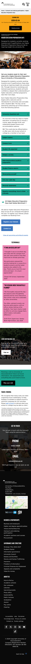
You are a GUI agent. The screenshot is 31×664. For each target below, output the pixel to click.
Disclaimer (21, 616)
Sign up (6, 352)
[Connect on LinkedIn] (20, 627)
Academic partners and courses (14, 535)
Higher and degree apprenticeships (15, 526)
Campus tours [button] (10, 143)
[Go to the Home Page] (11, 482)
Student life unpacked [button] (10, 149)
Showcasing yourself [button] (10, 174)
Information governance (12, 552)
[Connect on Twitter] (11, 627)
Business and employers (12, 524)
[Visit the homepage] (8, 4)
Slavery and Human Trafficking (14, 559)
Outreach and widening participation (15, 10)
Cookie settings (18, 621)
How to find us (8, 580)
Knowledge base (9, 618)
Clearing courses (15, 28)
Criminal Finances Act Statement (15, 566)
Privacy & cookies (20, 618)
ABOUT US (7, 577)
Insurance (7, 561)
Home (2, 10)
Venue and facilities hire (12, 528)
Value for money (9, 571)
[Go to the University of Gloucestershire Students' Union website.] (20, 514)
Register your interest (10, 222)
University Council (10, 554)
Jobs (15, 616)
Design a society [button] (10, 155)
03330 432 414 (15, 20)
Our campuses (8, 585)
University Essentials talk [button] (11, 114)
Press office (8, 592)
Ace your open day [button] (10, 180)
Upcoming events (9, 590)
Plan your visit (8, 383)
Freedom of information (12, 564)
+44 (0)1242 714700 (19, 493)
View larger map (23, 497)
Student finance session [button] (10, 168)
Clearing (6, 607)
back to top (20, 654)
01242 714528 (15, 445)
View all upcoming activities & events (15, 235)
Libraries (7, 587)
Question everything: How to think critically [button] (14, 192)
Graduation (7, 600)
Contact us (7, 228)
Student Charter (9, 549)
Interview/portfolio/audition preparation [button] (12, 161)
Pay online (7, 604)
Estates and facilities (11, 556)
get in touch (10, 403)
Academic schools (10, 583)
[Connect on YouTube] (24, 627)
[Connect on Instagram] (15, 627)
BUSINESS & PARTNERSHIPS (11, 520)
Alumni (6, 602)
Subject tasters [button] (10, 137)
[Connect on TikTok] (15, 631)
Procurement (8, 538)
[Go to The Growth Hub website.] (11, 514)
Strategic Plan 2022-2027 (12, 547)
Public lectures (9, 597)
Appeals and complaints (12, 569)
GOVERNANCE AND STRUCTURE (12, 543)
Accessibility (9, 616)
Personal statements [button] (10, 185)
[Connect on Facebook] (6, 627)
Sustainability (8, 595)
